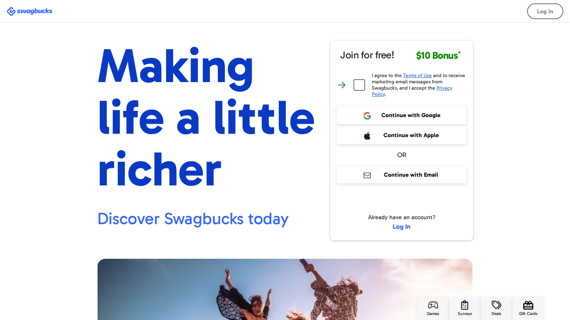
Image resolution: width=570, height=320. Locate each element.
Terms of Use (417, 75)
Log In (545, 11)
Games (433, 313)
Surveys (465, 313)
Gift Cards (528, 313)
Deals (496, 313)
